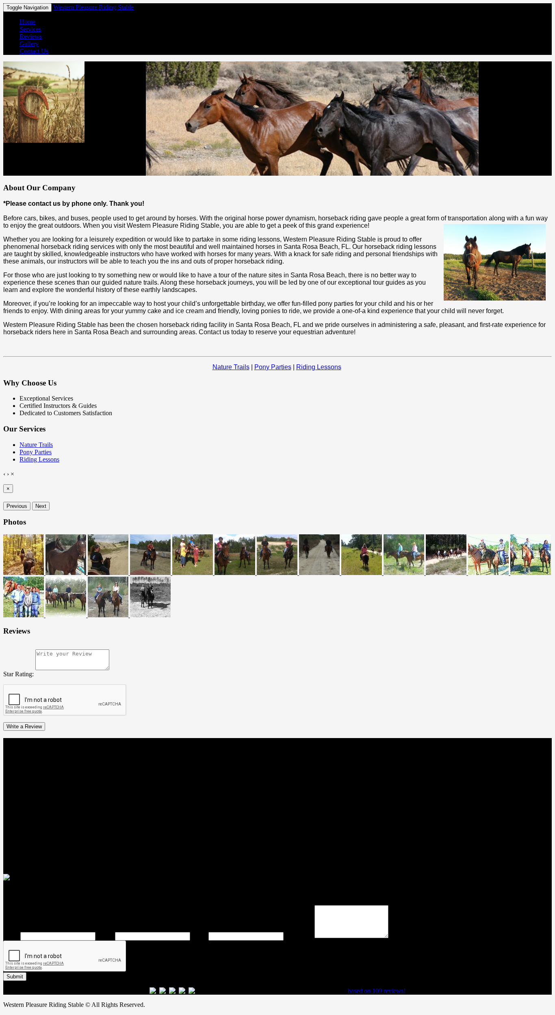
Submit (15, 977)
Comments (299, 935)
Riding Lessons (318, 367)
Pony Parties (272, 367)
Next (40, 506)
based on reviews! (376, 990)
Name (11, 935)
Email (199, 935)
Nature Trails (230, 367)
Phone (105, 935)
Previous (17, 506)
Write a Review (24, 726)
